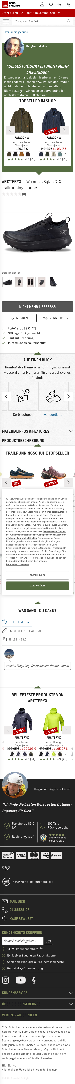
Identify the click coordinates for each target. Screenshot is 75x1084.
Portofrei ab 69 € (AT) (22, 328)
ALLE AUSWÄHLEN (38, 585)
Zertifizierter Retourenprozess (33, 882)
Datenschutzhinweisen (17, 564)
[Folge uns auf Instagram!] (8, 981)
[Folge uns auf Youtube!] (24, 981)
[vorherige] (10, 130)
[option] (37, 233)
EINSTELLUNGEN (37, 575)
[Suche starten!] (69, 21)
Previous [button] (6, 396)
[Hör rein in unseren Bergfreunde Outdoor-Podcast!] (37, 981)
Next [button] (68, 396)
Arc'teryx (11, 181)
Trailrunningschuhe (16, 32)
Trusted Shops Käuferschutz (27, 343)
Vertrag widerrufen (19, 1015)
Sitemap (52, 1069)
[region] (37, 542)
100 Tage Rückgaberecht (24, 333)
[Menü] (6, 21)
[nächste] (64, 130)
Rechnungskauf (22, 837)
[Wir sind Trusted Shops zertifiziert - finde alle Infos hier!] (44, 838)
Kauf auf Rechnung (20, 338)
